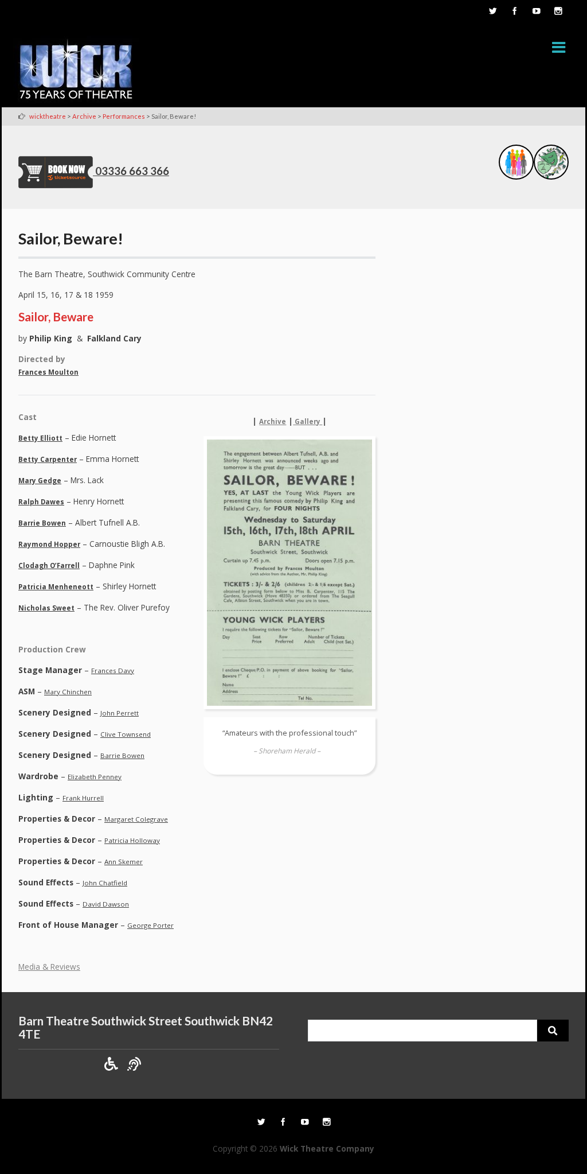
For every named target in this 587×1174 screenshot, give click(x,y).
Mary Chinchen (68, 691)
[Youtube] (536, 12)
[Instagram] (558, 12)
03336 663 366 (132, 171)
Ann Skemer (123, 861)
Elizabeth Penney (95, 776)
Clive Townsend (125, 734)
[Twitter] (492, 12)
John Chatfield (105, 882)
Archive (272, 421)
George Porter (150, 925)
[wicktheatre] (76, 71)
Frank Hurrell (83, 798)
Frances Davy (112, 670)
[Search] (553, 1030)
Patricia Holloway (132, 840)
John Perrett (119, 713)
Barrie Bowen (122, 755)
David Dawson (106, 904)
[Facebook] (514, 12)
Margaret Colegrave (136, 819)
